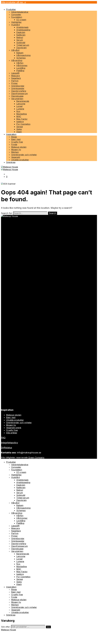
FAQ (3, 437)
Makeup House (8, 629)
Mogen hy (16, 149)
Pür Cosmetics (23, 124)
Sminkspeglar (17, 88)
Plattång (20, 70)
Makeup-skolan (18, 147)
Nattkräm (20, 35)
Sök (48, 627)
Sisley (19, 129)
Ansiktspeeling (23, 30)
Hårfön (19, 63)
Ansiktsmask (22, 27)
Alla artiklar (11, 432)
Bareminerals (22, 101)
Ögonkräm (21, 47)
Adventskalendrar (19, 12)
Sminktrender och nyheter (24, 154)
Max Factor (22, 119)
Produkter (11, 9)
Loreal (19, 106)
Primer (14, 83)
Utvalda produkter (20, 159)
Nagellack (16, 78)
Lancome (20, 103)
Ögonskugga (17, 96)
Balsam (19, 52)
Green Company (36, 457)
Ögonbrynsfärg (18, 91)
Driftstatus (6, 447)
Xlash (19, 131)
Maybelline (21, 114)
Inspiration (11, 134)
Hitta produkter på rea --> (13, 2)
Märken (15, 152)
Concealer (16, 14)
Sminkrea (10, 162)
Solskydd (20, 42)
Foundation (16, 17)
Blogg (14, 137)
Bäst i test (16, 139)
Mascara (15, 75)
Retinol (19, 37)
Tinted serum (22, 45)
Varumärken (17, 98)
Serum (19, 40)
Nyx (18, 111)
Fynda (14, 144)
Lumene (20, 109)
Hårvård (15, 50)
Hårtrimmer (22, 65)
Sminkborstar (17, 86)
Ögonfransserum (19, 93)
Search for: (7, 213)
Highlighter (16, 22)
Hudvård (15, 24)
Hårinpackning (23, 55)
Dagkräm (20, 32)
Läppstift (15, 73)
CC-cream (21, 19)
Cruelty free (17, 142)
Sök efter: (5, 627)
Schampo (21, 58)
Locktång (20, 68)
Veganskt (15, 157)
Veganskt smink (13, 427)
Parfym (14, 80)
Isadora (20, 121)
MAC (18, 116)
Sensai (19, 126)
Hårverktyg (16, 60)
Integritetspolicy (9, 442)
